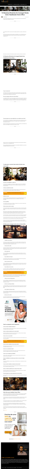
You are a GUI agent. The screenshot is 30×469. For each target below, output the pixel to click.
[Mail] (5, 441)
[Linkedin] (4, 441)
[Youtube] (8, 441)
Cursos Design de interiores (16, 4)
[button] (28, 1)
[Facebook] (2, 441)
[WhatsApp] (6, 441)
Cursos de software (22, 4)
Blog (25, 4)
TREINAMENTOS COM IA (10, 4)
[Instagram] (3, 441)
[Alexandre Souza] (2, 17)
